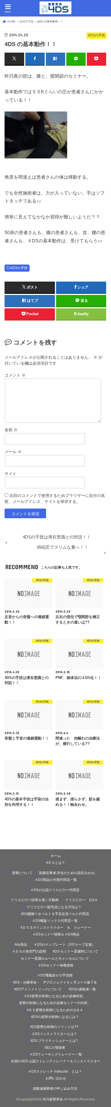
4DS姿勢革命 (52, 1099)
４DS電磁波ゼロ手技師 (55, 975)
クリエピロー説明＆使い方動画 (35, 900)
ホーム (56, 856)
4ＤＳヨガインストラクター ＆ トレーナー (55, 927)
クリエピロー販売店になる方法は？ (54, 907)
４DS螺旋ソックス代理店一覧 (55, 920)
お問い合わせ (56, 1078)
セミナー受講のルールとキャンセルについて (55, 958)
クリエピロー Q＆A (81, 900)
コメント (15, 375)
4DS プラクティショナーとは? (54, 1040)
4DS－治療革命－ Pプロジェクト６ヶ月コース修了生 (55, 982)
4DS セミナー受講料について (75, 951)
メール (13, 451)
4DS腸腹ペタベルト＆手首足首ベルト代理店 (55, 914)
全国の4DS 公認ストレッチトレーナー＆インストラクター (55, 1061)
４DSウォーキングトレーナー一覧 (57, 1054)
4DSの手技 (19, 268)
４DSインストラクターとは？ (54, 1034)
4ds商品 (21, 944)
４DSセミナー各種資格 (55, 965)
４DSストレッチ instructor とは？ (55, 1071)
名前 (11, 429)
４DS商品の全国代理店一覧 (55, 879)
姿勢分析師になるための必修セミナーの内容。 (55, 1003)
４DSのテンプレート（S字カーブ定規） (64, 944)
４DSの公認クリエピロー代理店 (54, 890)
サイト (11, 473)
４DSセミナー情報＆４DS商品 (55, 934)
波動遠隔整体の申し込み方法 (55, 1088)
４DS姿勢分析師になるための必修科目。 (54, 996)
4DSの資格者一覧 (82, 989)
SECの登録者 (54, 1047)
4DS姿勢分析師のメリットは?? (54, 1026)
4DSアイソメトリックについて (38, 989)
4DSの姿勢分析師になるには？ (55, 1017)
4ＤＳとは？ (55, 862)
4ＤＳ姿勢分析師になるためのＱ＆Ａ (55, 1010)
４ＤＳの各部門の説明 (29, 951)
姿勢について (22, 873)
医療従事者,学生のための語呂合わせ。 (68, 873)
